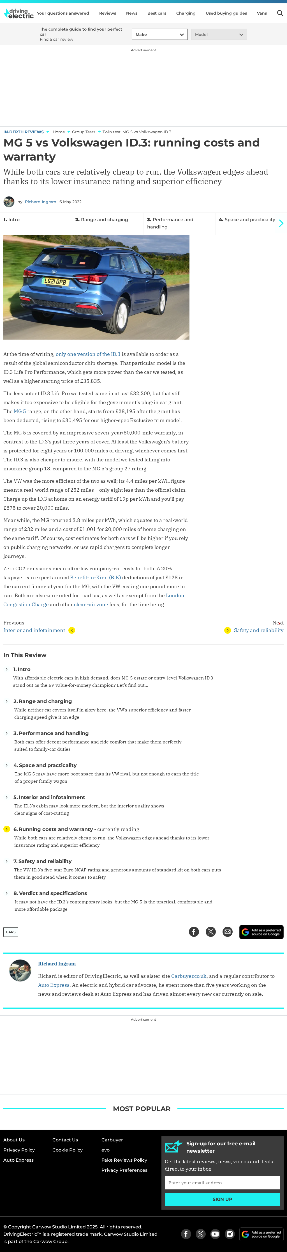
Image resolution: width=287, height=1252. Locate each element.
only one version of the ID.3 (88, 354)
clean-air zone (91, 604)
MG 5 (20, 411)
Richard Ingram (40, 201)
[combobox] (134, 34)
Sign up (222, 1199)
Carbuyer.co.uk (189, 976)
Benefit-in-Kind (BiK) (95, 577)
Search (280, 13)
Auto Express (54, 985)
